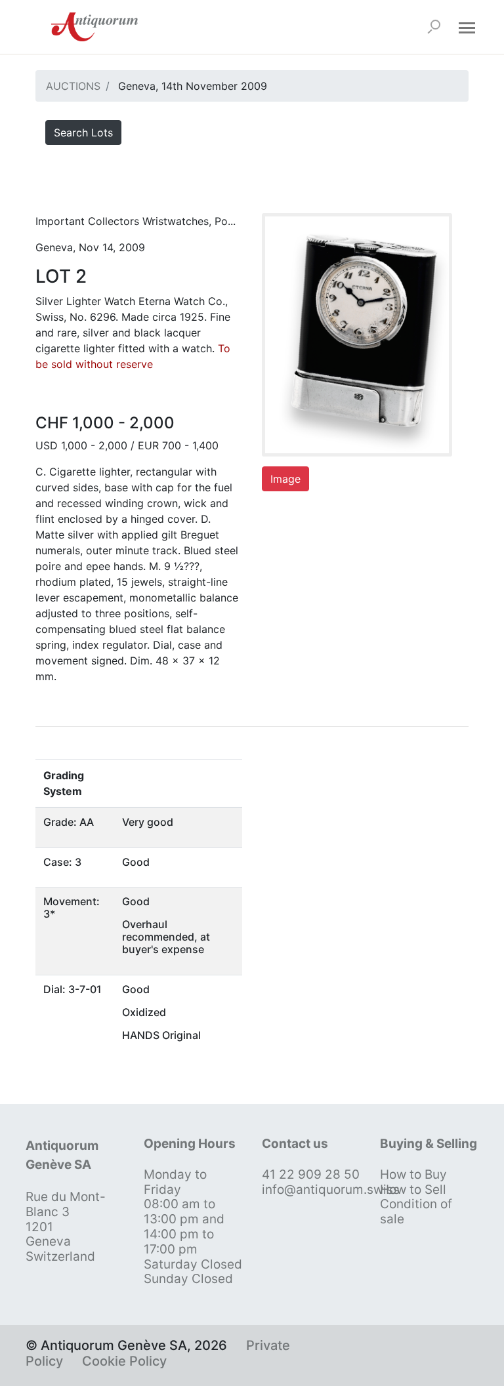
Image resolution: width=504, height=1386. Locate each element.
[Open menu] (466, 27)
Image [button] (285, 478)
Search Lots (83, 132)
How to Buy (413, 1174)
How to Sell (413, 1189)
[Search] (433, 26)
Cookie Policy (124, 1361)
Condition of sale (416, 1211)
